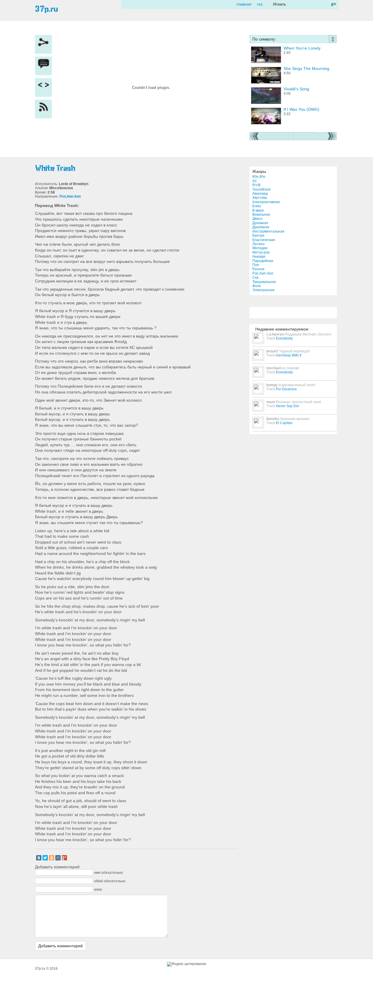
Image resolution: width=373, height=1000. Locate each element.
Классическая (263, 240)
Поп (255, 265)
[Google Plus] (64, 857)
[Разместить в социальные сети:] (45, 44)
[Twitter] (45, 857)
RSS (260, 4)
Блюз (256, 206)
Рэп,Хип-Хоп (262, 273)
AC (254, 181)
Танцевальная (264, 282)
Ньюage (258, 256)
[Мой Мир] (58, 857)
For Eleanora (286, 389)
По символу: (264, 39)
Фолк (256, 286)
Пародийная (262, 261)
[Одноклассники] (51, 857)
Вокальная (261, 214)
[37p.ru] (46, 9)
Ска (255, 277)
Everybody (284, 338)
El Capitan (284, 423)
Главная (243, 4)
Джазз (257, 219)
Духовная (260, 223)
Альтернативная (266, 202)
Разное (258, 269)
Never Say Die (287, 406)
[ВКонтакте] (38, 857)
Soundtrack (261, 189)
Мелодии (260, 248)
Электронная (263, 290)
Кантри (258, 235)
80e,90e (258, 177)
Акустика (259, 198)
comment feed (45, 109)
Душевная (260, 227)
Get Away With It (288, 355)
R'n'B (256, 185)
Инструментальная (268, 231)
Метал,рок (261, 252)
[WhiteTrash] (137, 168)
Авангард (260, 193)
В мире (258, 210)
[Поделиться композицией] (45, 87)
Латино (258, 244)
